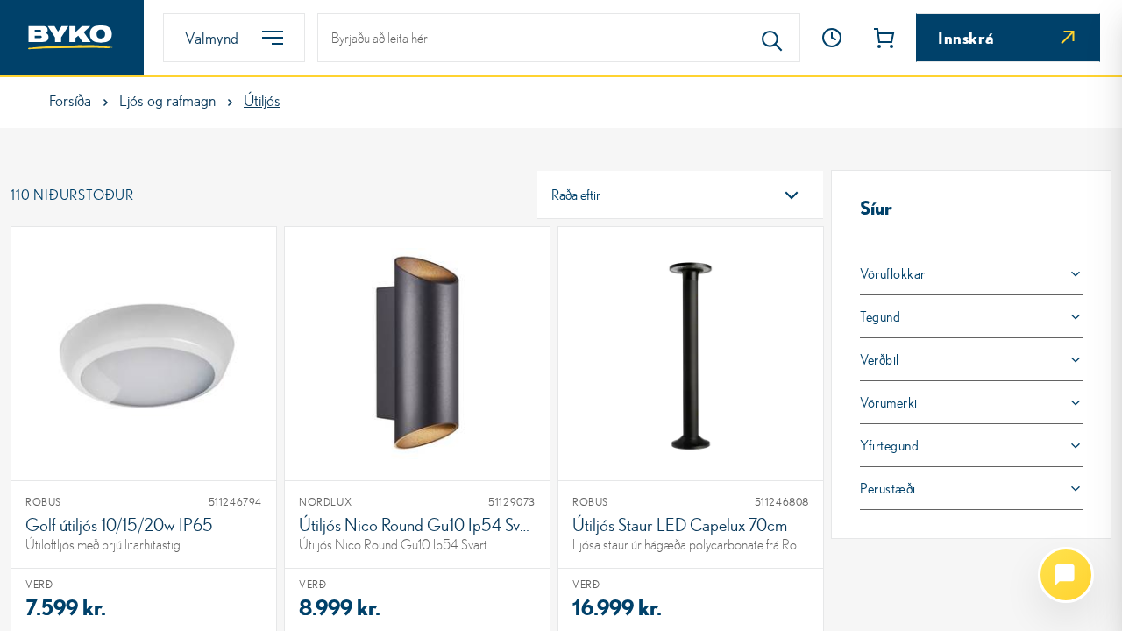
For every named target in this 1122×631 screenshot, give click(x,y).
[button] (832, 38)
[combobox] (680, 195)
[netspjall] (1066, 575)
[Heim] (72, 37)
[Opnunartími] (832, 38)
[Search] (772, 37)
